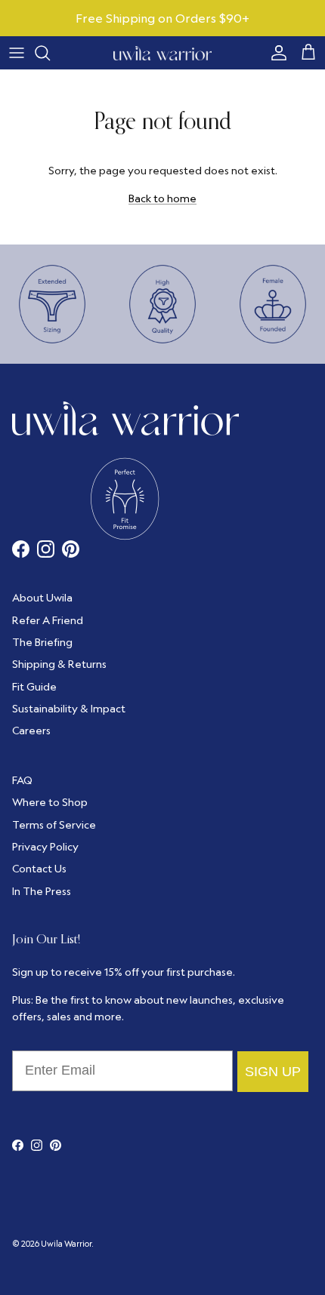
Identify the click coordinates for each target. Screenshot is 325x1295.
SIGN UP (273, 1071)
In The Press (41, 891)
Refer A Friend (47, 620)
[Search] (50, 52)
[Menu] (16, 52)
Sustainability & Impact (68, 708)
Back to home (162, 198)
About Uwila (42, 597)
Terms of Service (54, 825)
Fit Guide (34, 687)
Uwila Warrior (66, 1243)
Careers (31, 730)
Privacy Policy (45, 847)
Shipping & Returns (59, 664)
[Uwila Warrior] (162, 52)
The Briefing (42, 642)
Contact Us (39, 868)
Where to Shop (50, 802)
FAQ (22, 780)
